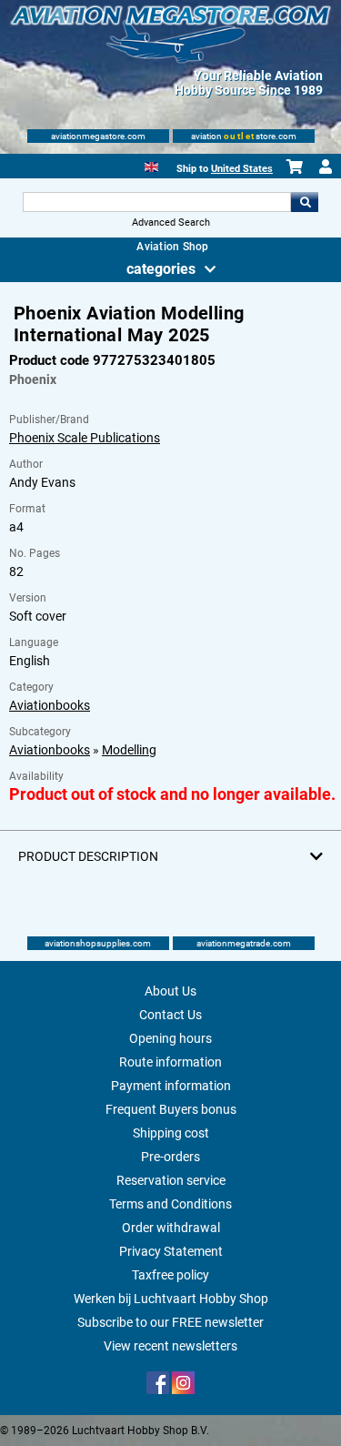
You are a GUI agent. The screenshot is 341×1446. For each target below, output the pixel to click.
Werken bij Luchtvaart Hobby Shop (171, 1298)
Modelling (129, 750)
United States (242, 169)
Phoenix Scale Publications (84, 437)
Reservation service (171, 1180)
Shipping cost (171, 1133)
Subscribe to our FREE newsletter (170, 1322)
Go (304, 202)
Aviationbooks (49, 705)
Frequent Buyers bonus (170, 1109)
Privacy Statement (171, 1251)
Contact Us (170, 1014)
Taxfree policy (170, 1275)
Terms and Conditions (170, 1204)
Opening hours (170, 1038)
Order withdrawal (171, 1227)
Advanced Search (171, 222)
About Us (170, 991)
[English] (151, 165)
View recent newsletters (170, 1346)
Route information (170, 1062)
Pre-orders (170, 1156)
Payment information (171, 1085)
